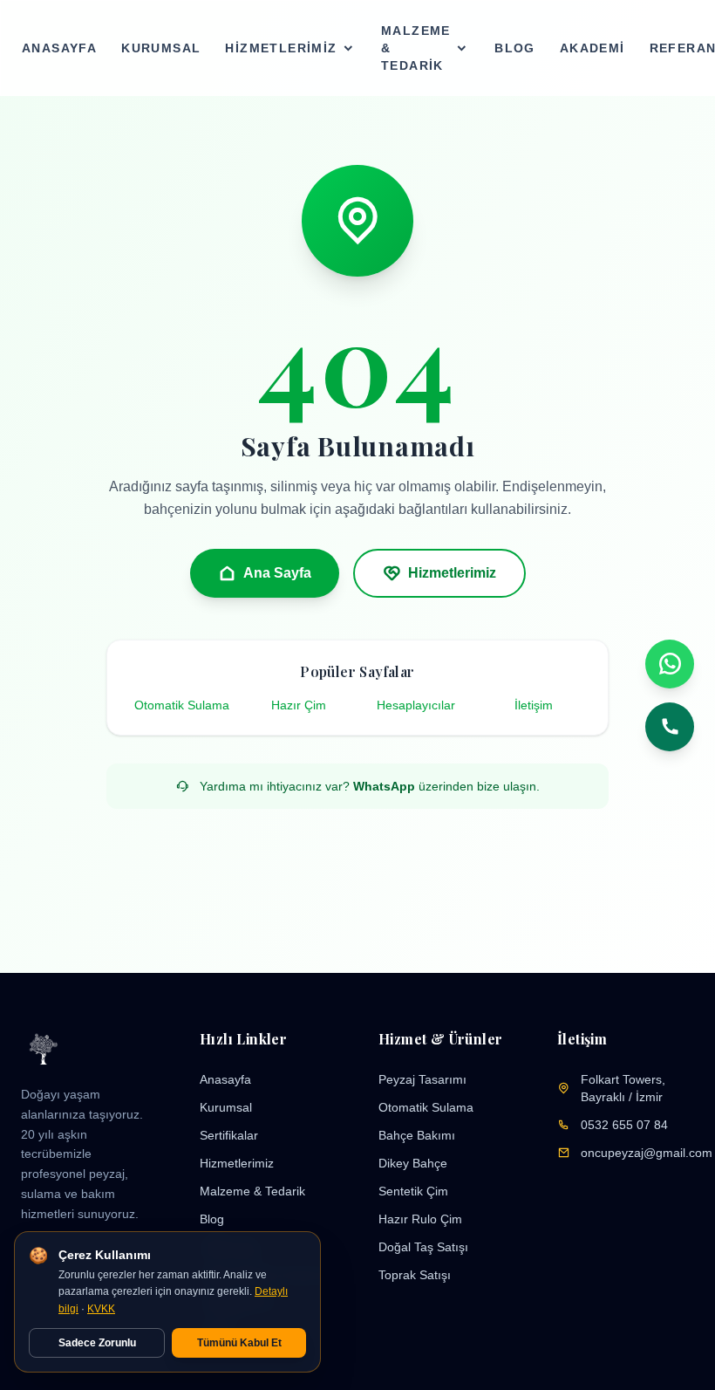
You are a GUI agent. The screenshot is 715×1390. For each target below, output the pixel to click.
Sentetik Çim (413, 1191)
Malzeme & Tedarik (416, 48)
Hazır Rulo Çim (420, 1219)
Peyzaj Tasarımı (422, 1079)
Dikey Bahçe (412, 1163)
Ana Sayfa (277, 572)
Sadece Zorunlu (97, 1343)
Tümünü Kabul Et (239, 1343)
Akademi (592, 48)
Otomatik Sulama (181, 705)
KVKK (101, 1309)
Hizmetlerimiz (281, 48)
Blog (514, 48)
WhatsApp (384, 786)
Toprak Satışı (414, 1275)
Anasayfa (59, 48)
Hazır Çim (298, 705)
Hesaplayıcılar (416, 705)
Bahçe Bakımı (416, 1135)
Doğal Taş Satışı (423, 1247)
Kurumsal (161, 48)
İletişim (533, 705)
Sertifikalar (229, 1135)
